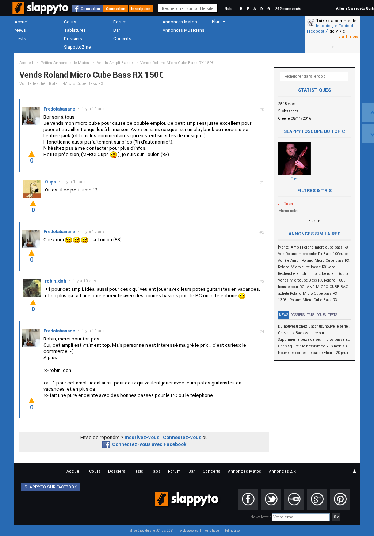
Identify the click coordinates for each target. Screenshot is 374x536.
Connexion (90, 9)
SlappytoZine (77, 47)
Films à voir (233, 530)
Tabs (310, 315)
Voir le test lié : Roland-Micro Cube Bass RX (61, 83)
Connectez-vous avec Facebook (149, 444)
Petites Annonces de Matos (65, 62)
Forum (120, 22)
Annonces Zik (282, 471)
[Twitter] (271, 499)
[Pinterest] (340, 499)
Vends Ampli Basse (115, 62)
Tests (20, 38)
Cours (70, 22)
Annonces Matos (180, 22)
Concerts (122, 38)
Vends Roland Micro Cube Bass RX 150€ (177, 62)
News (20, 30)
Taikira (323, 20)
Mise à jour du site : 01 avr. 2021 (151, 530)
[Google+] (317, 499)
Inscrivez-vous (142, 437)
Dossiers (73, 38)
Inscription (140, 9)
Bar (116, 30)
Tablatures (75, 30)
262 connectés (288, 9)
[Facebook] (248, 499)
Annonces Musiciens (184, 30)
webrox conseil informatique (199, 530)
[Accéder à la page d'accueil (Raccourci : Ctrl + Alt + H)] (41, 11)
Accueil (22, 22)
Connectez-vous (182, 437)
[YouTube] (294, 499)
